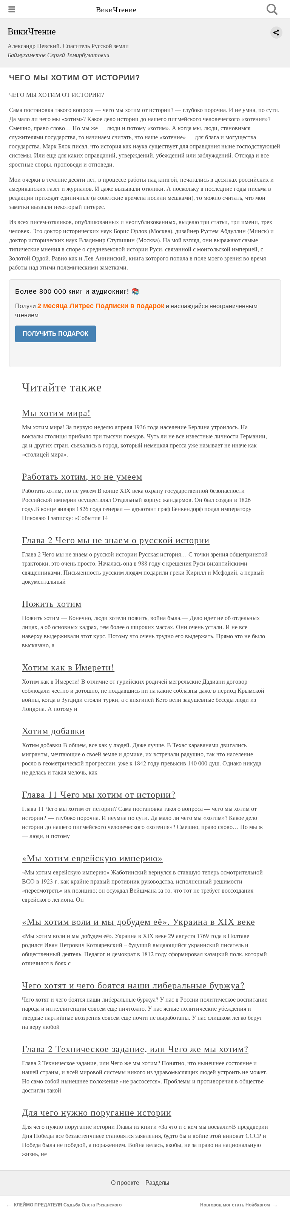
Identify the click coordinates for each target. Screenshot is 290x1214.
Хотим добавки (53, 731)
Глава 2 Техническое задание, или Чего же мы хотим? (135, 1049)
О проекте (125, 1183)
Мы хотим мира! (56, 413)
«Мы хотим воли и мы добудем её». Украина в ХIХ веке (138, 921)
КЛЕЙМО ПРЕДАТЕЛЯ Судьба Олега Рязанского (68, 1205)
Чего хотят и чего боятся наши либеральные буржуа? (133, 985)
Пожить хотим (52, 603)
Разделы (157, 1183)
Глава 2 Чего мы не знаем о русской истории (116, 540)
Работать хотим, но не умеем (82, 476)
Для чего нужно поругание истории (96, 1112)
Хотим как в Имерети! (68, 667)
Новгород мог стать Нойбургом (235, 1205)
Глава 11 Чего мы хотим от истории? (99, 794)
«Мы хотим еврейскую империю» (92, 858)
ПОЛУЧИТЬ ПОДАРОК (55, 333)
